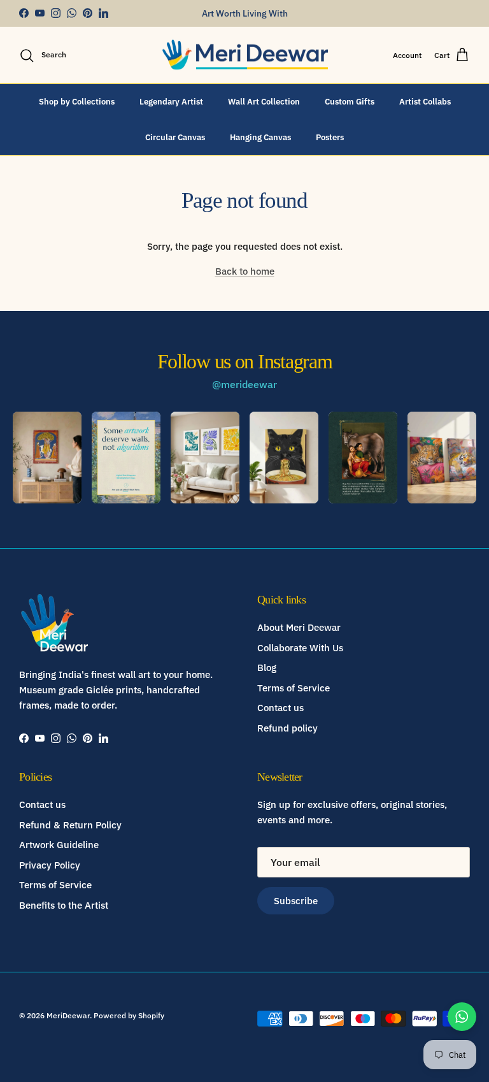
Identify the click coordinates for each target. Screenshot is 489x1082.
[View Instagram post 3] (205, 457)
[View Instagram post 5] (363, 457)
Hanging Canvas (260, 137)
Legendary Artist (171, 101)
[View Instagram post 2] (126, 457)
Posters (330, 137)
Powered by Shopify (129, 1015)
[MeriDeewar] (244, 55)
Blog (266, 667)
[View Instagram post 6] (442, 457)
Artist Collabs (425, 101)
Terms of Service (293, 688)
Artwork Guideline (59, 845)
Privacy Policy (49, 865)
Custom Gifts (349, 101)
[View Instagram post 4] (284, 457)
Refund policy (287, 728)
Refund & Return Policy (70, 825)
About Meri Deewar (299, 627)
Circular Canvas (175, 137)
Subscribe (296, 901)
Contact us (280, 708)
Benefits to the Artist (63, 905)
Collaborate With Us (300, 648)
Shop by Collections (77, 101)
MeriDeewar (68, 1015)
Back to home (244, 271)
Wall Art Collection (264, 101)
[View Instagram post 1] (47, 457)
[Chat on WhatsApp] (462, 1016)
